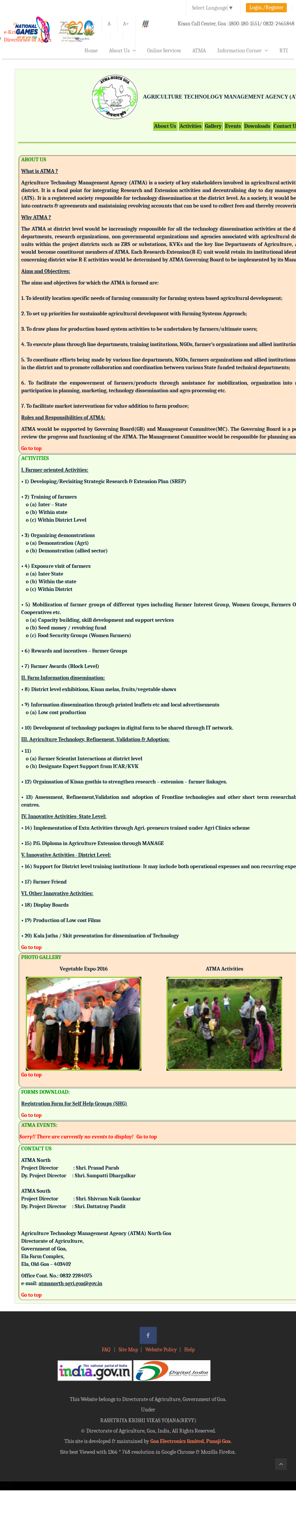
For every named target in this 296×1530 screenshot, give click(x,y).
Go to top (31, 448)
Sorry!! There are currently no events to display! (76, 1136)
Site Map (128, 1349)
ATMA (199, 50)
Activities (191, 126)
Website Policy (161, 1349)
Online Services (164, 50)
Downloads (257, 126)
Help (189, 1349)
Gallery (213, 126)
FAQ (106, 1349)
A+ (126, 23)
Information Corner (239, 50)
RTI (283, 50)
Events (233, 126)
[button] (31, 1013)
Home (91, 50)
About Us (119, 50)
